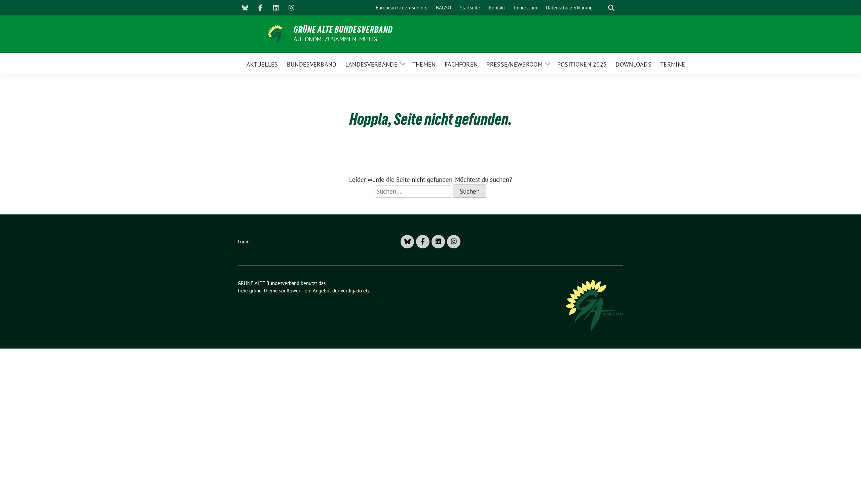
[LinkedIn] (276, 7)
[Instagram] (291, 7)
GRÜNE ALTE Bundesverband (343, 30)
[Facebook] (260, 7)
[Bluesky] (245, 7)
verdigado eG (355, 290)
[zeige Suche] (611, 7)
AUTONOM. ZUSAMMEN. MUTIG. (336, 39)
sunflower (289, 290)
